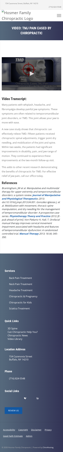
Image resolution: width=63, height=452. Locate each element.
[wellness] (37, 398)
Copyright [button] (23, 429)
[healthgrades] (25, 398)
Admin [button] (29, 436)
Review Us (13, 410)
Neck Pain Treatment (20, 284)
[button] (31, 73)
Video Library (15, 339)
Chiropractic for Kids (20, 302)
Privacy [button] (48, 429)
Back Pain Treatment (20, 278)
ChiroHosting (48, 447)
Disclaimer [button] (36, 429)
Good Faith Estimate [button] (13, 436)
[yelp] (19, 398)
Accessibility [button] (9, 429)
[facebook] (12, 398)
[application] (31, 73)
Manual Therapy (29, 233)
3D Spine (12, 328)
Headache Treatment (21, 290)
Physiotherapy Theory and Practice (30, 216)
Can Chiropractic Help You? (23, 332)
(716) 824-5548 (54, 7)
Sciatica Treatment (19, 308)
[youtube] (31, 398)
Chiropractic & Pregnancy (23, 296)
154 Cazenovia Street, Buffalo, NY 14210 (21, 3)
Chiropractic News (18, 335)
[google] (6, 398)
